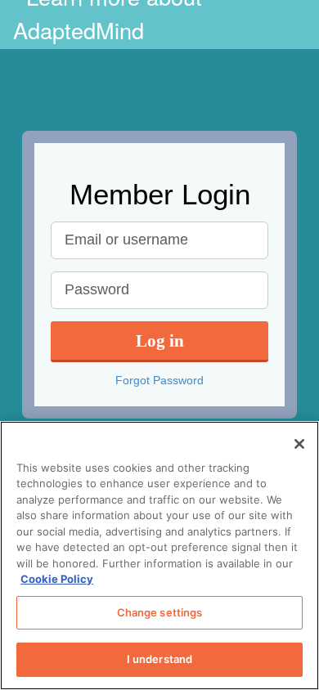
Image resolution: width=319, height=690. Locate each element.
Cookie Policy (56, 578)
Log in (160, 340)
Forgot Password (159, 380)
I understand (160, 658)
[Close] (299, 444)
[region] (159, 555)
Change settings (160, 612)
